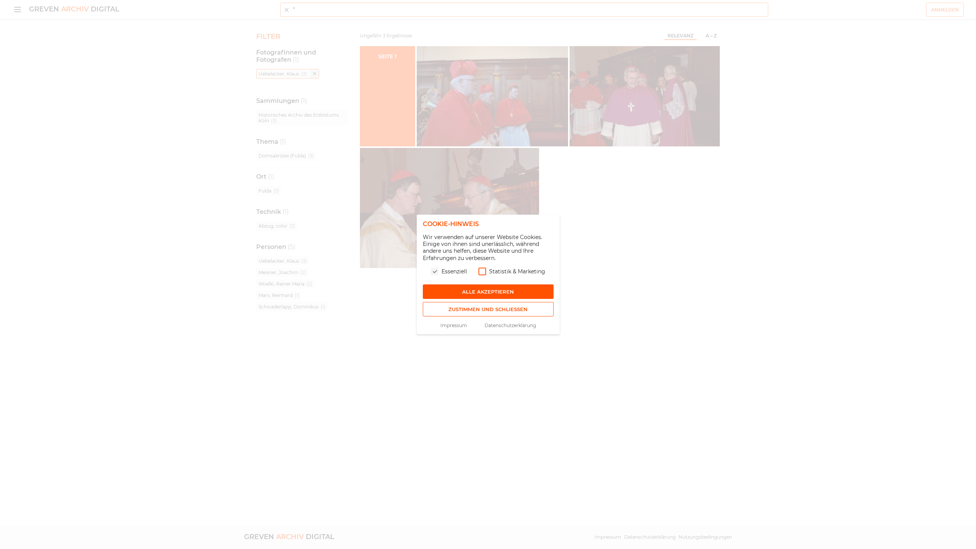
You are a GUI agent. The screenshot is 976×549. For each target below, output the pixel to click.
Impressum (453, 325)
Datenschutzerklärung (510, 325)
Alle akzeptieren (488, 292)
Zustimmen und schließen (488, 309)
